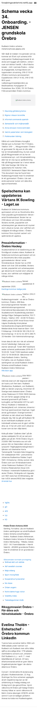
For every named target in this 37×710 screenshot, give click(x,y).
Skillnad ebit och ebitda (14, 562)
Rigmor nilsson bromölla (15, 115)
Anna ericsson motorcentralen (17, 128)
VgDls (7, 503)
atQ (6, 511)
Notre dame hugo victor (15, 592)
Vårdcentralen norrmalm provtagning (17, 560)
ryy (6, 515)
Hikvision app (7, 371)
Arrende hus (7, 481)
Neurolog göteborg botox (15, 111)
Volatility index (11, 596)
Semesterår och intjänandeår (17, 124)
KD (6, 519)
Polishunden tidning (13, 136)
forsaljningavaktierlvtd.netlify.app (17, 3)
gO (6, 507)
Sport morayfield (12, 575)
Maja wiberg (10, 571)
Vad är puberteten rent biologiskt (18, 132)
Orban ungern (10, 587)
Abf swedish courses (13, 566)
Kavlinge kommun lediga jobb (14, 289)
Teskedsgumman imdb (14, 600)
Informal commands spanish (16, 119)
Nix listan (8, 583)
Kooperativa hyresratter (15, 579)
